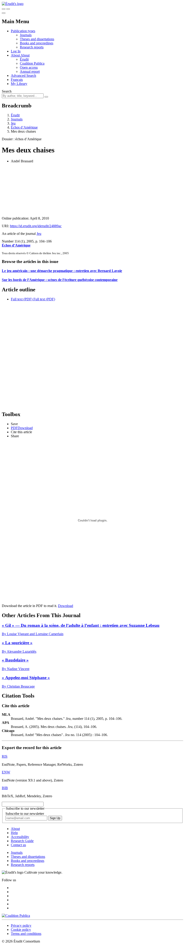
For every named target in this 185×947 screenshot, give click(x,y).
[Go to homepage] (12, 4)
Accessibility (20, 837)
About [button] (16, 55)
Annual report (30, 71)
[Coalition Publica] (16, 916)
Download (65, 606)
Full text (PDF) (21, 299)
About (25, 55)
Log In (16, 51)
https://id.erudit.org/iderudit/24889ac (36, 226)
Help (14, 833)
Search (7, 91)
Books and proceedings (36, 43)
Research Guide (22, 841)
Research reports (32, 47)
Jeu (13, 123)
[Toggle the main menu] (3, 13)
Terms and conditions (26, 934)
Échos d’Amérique (24, 127)
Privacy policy (21, 925)
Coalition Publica (32, 63)
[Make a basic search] (3, 9)
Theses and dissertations (37, 39)
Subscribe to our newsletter (24, 814)
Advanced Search (23, 75)
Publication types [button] (23, 31)
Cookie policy (21, 929)
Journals (26, 35)
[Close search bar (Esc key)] (8, 9)
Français (17, 80)
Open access (29, 67)
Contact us (18, 845)
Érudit (24, 59)
